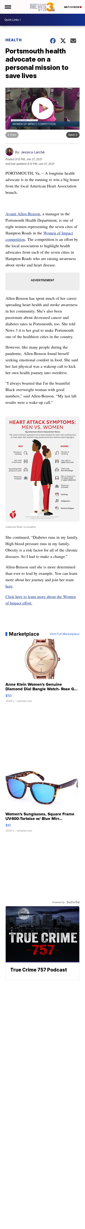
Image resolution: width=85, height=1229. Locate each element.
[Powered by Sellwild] (73, 902)
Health (13, 40)
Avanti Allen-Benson (22, 213)
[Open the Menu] (7, 7)
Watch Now (72, 7)
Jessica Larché (33, 152)
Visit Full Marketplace (65, 634)
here (8, 586)
